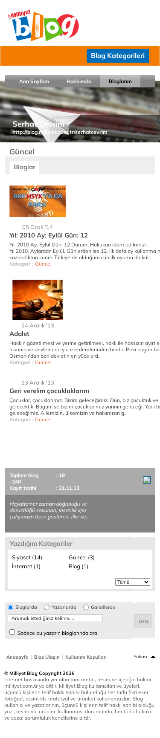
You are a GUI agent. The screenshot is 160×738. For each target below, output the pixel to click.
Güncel (43, 263)
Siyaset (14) (27, 557)
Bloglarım (120, 81)
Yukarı (140, 657)
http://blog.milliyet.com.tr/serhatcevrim (60, 132)
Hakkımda (79, 81)
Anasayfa (17, 657)
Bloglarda (26, 607)
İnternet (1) (26, 566)
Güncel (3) (82, 557)
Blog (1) (78, 566)
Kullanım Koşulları (86, 657)
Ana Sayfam (34, 81)
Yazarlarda (64, 607)
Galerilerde (103, 607)
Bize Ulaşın (47, 657)
